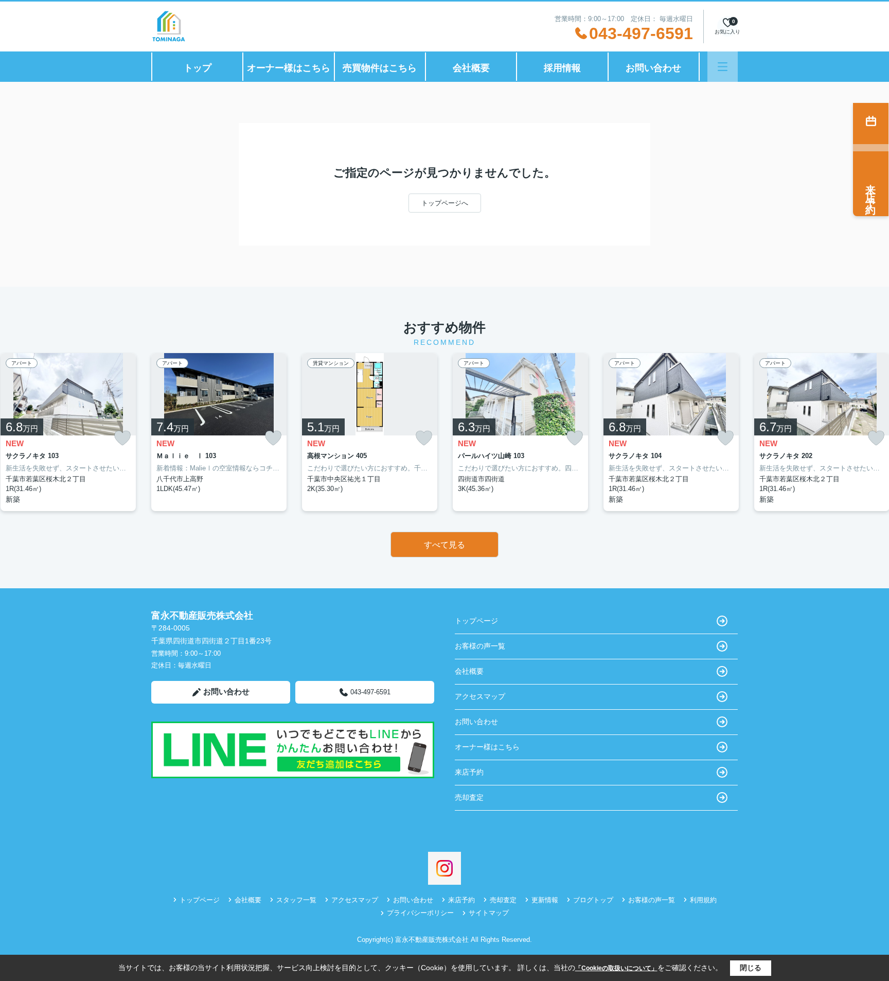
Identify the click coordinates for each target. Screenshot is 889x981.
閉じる (750, 968)
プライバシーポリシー (420, 913)
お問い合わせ (653, 68)
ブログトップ (593, 900)
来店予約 (469, 772)
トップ (197, 68)
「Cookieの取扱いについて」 (616, 968)
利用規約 (703, 900)
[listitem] (219, 432)
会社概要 (471, 68)
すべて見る (444, 544)
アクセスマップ (480, 696)
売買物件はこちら (380, 68)
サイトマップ (489, 913)
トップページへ (444, 203)
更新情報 (544, 900)
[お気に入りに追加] (122, 438)
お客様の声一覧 (480, 646)
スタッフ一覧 (296, 900)
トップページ (476, 621)
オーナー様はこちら (288, 68)
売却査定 (469, 797)
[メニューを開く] (723, 67)
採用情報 (562, 68)
